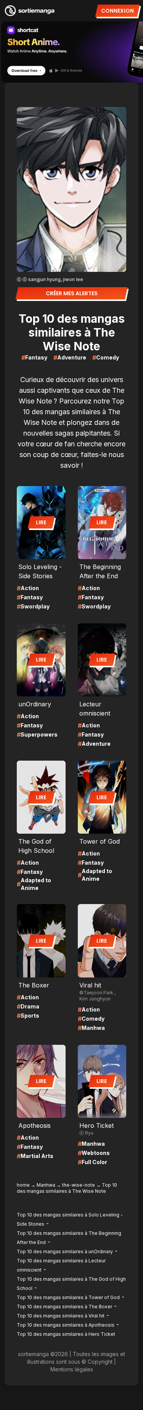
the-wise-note (78, 1185)
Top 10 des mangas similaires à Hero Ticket (66, 1334)
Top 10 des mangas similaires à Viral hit (60, 1316)
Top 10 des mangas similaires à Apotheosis (65, 1325)
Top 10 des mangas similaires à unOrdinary (65, 1251)
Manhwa (46, 1185)
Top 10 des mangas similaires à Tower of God (68, 1297)
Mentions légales (71, 1369)
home (23, 1185)
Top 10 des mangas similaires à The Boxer (64, 1306)
